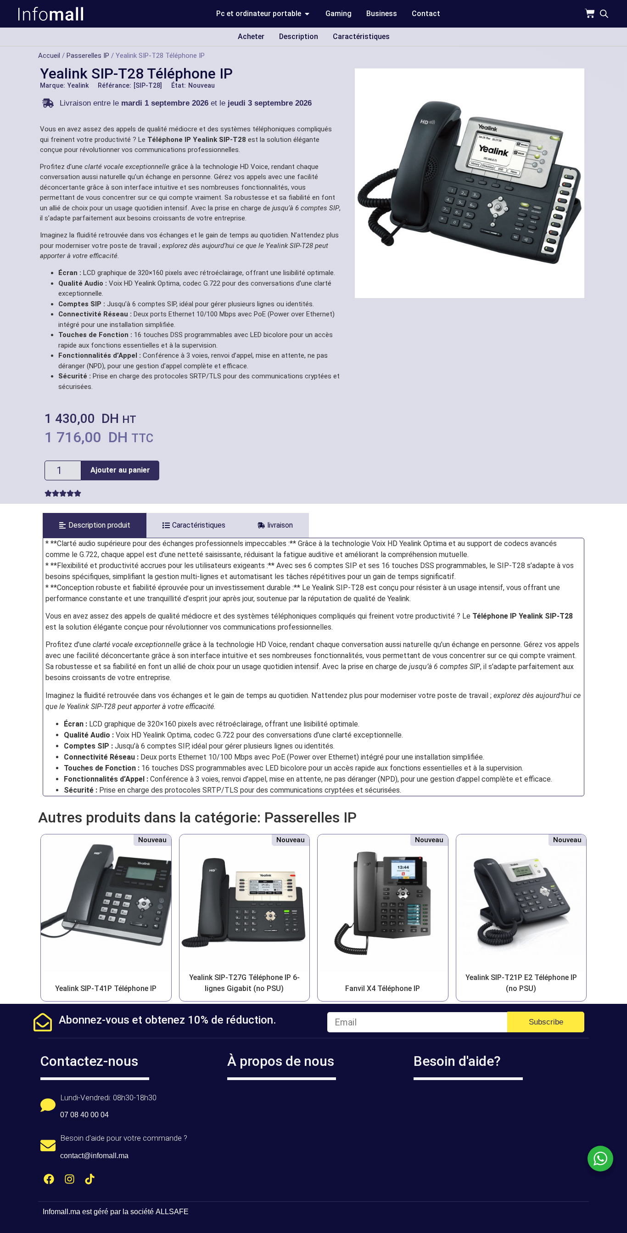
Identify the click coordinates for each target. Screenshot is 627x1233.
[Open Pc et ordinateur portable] (307, 13)
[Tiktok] (90, 1179)
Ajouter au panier (120, 470)
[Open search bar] (604, 14)
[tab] (94, 525)
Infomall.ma (61, 1212)
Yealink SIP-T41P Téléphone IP (106, 988)
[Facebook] (48, 1179)
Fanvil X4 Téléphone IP (382, 988)
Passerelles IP (88, 55)
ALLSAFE (172, 1212)
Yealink (78, 85)
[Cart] (589, 13)
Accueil (49, 55)
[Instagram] (69, 1179)
